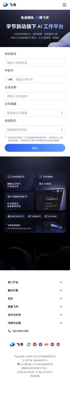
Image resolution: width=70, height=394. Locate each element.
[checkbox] (6, 137)
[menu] (35, 306)
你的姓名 (10, 54)
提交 (35, 148)
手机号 (9, 70)
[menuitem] (35, 282)
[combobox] (33, 111)
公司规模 (10, 104)
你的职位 (10, 120)
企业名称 (10, 87)
